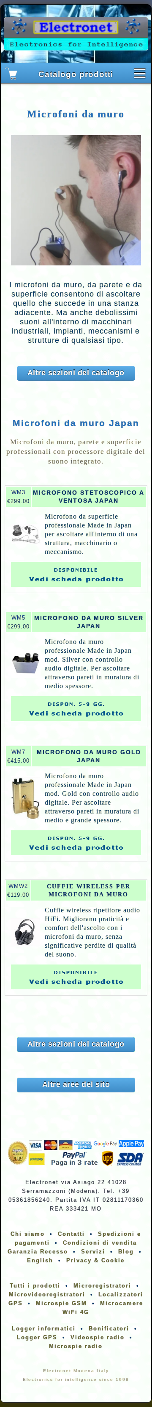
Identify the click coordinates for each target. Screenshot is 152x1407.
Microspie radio (76, 1346)
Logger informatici (44, 1328)
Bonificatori (109, 1328)
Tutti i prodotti (35, 1285)
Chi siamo (28, 1234)
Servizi (93, 1251)
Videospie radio (98, 1337)
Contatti (71, 1234)
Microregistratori (102, 1285)
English (40, 1260)
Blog (126, 1251)
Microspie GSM (61, 1303)
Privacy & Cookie (95, 1260)
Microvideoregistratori (47, 1294)
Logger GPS (37, 1337)
